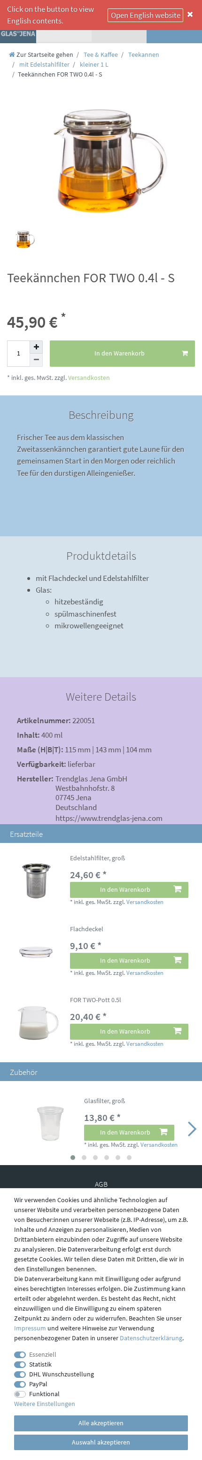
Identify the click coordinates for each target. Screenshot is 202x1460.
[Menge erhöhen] (36, 347)
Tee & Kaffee (100, 54)
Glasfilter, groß (104, 1101)
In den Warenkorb (119, 353)
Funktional (44, 1394)
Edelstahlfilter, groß (97, 858)
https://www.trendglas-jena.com (109, 818)
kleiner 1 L (93, 64)
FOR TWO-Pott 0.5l (95, 1000)
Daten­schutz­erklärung (151, 1338)
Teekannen (143, 54)
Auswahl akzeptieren (101, 1442)
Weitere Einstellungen (44, 1403)
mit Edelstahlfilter (44, 64)
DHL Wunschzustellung (61, 1374)
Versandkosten (88, 377)
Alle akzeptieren (101, 1423)
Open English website (145, 15)
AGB (101, 1184)
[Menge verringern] (36, 360)
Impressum (30, 1328)
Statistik (40, 1364)
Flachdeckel (86, 929)
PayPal (38, 1384)
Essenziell (42, 1354)
